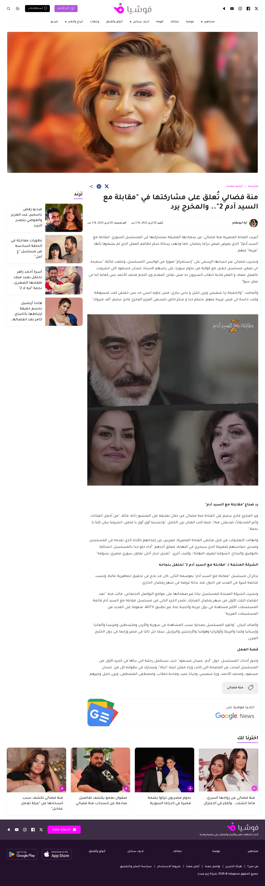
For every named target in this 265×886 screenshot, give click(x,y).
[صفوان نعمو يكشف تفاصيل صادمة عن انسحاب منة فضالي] (100, 770)
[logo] (132, 8)
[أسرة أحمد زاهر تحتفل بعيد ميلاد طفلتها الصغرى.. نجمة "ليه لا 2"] (64, 280)
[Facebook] (248, 8)
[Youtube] (232, 8)
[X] (256, 8)
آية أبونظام (239, 223)
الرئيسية (253, 186)
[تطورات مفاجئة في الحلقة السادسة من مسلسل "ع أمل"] (64, 249)
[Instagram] (240, 8)
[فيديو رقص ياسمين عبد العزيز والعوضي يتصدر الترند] (64, 218)
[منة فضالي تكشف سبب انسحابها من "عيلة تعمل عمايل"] (36, 770)
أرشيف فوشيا (234, 186)
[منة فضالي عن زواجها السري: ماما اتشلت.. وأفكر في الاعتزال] (228, 770)
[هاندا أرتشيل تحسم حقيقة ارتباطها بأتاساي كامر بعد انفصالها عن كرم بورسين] (64, 312)
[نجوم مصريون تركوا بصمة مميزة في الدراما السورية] (164, 770)
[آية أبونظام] (253, 223)
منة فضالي (235, 687)
